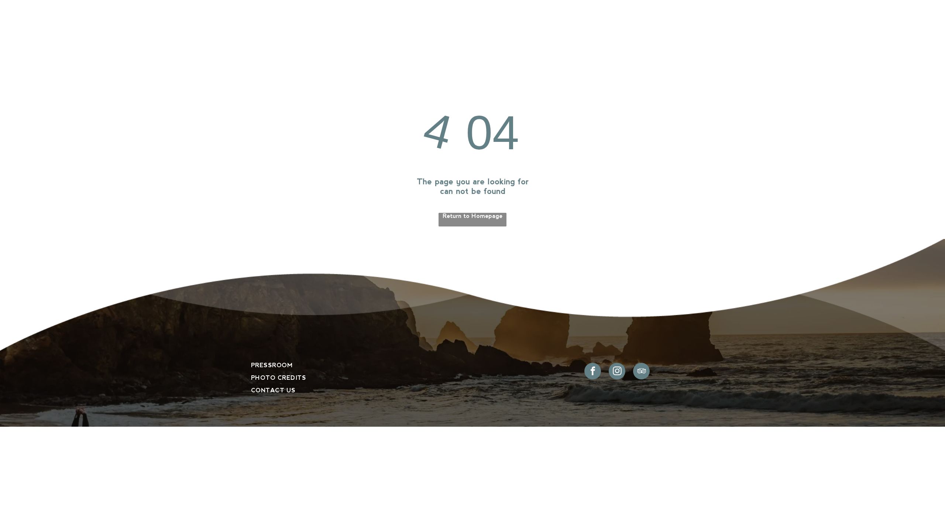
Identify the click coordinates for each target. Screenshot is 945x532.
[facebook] (592, 372)
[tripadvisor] (641, 372)
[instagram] (617, 372)
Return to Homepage (472, 216)
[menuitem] (315, 35)
